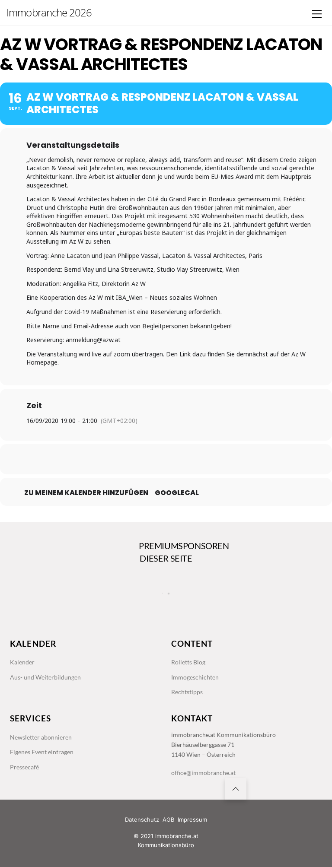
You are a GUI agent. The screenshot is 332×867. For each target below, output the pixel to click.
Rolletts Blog (188, 662)
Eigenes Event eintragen (41, 752)
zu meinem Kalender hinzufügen (86, 493)
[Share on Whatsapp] (187, 459)
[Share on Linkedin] (166, 459)
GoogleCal (177, 493)
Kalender (22, 662)
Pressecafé (24, 767)
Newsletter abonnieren (41, 737)
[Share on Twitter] (144, 459)
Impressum (192, 819)
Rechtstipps (187, 692)
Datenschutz (142, 819)
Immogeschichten (195, 677)
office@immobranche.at (203, 772)
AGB (168, 819)
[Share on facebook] (123, 459)
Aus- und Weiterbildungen (45, 677)
